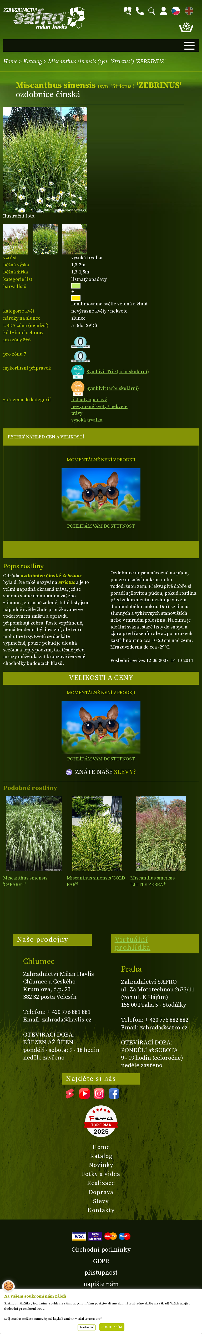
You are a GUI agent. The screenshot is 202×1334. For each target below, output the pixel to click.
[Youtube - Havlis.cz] (84, 1097)
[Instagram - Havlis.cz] (99, 1097)
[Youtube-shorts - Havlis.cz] (69, 1097)
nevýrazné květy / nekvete (99, 407)
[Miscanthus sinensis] (33, 833)
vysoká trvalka (87, 420)
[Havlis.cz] (44, 18)
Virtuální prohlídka (133, 943)
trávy (76, 413)
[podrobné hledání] (128, 11)
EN (188, 10)
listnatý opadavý (89, 400)
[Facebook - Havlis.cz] (114, 1097)
